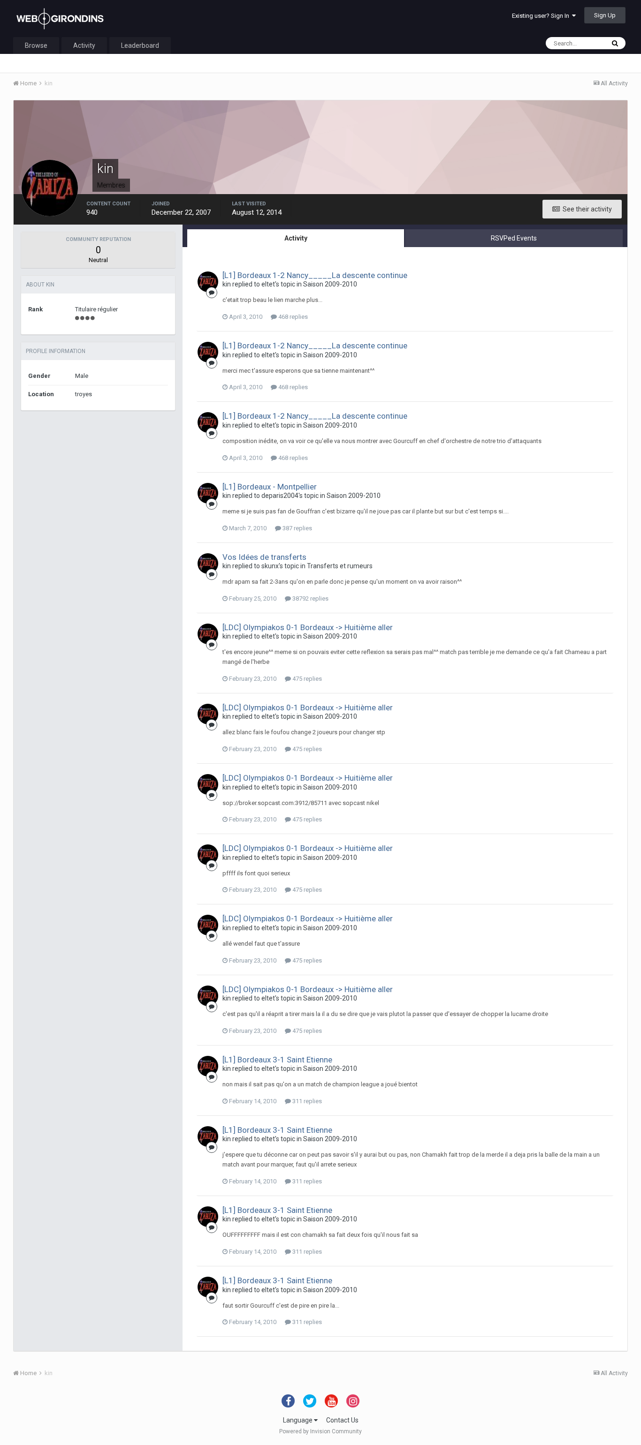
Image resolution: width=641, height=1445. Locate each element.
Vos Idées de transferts (264, 557)
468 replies (292, 316)
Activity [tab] (295, 238)
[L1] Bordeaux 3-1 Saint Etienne (277, 1059)
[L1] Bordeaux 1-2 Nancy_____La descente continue (314, 275)
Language (298, 1420)
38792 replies (309, 598)
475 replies (306, 678)
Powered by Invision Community (320, 1431)
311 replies (306, 1101)
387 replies (296, 528)
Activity (84, 45)
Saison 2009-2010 (330, 284)
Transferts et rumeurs (340, 566)
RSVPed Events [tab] (514, 238)
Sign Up (605, 15)
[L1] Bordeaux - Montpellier (269, 486)
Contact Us (342, 1420)
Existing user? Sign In (542, 15)
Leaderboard (140, 45)
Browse (36, 45)
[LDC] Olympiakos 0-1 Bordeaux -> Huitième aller (307, 627)
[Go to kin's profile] (208, 281)
